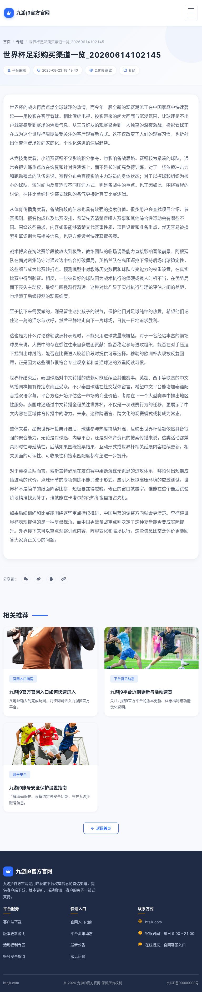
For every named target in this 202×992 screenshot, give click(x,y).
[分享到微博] (38, 579)
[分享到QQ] (51, 579)
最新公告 (77, 945)
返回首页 (103, 828)
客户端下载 (12, 922)
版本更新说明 (14, 933)
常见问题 (77, 956)
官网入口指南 (81, 922)
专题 (19, 41)
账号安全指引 (14, 956)
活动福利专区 (14, 945)
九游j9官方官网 (33, 13)
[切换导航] (191, 13)
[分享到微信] (26, 579)
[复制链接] (63, 579)
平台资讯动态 (81, 933)
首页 (7, 41)
